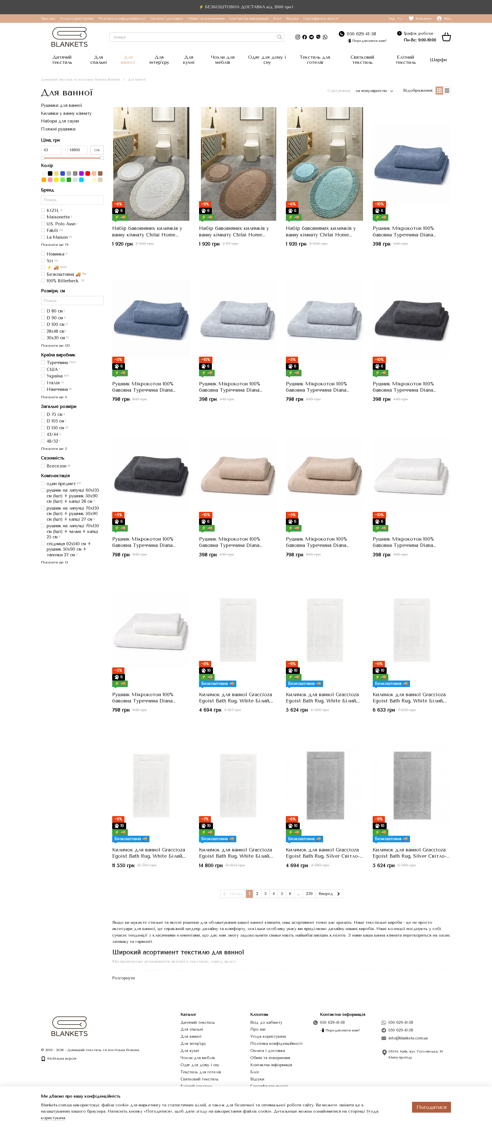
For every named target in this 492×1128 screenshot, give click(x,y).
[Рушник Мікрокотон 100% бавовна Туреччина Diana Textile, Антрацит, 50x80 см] (412, 319)
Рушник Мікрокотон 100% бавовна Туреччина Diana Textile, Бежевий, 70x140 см (318, 545)
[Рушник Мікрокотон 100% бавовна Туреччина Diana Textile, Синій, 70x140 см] (151, 319)
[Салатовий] (62, 180)
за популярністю (371, 90)
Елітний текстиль (405, 59)
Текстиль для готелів (315, 59)
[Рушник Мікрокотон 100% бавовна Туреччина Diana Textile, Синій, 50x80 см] (412, 164)
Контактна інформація (249, 19)
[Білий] (44, 173)
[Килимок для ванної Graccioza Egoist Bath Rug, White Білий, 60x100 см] (412, 630)
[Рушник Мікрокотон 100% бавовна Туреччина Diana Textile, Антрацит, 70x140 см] (151, 475)
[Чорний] (50, 173)
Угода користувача (76, 19)
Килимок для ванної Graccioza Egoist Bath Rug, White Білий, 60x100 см (409, 701)
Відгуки (292, 19)
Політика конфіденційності (121, 19)
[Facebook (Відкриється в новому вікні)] (304, 37)
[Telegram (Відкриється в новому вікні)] (311, 37)
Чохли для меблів (223, 59)
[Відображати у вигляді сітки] (439, 90)
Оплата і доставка (166, 19)
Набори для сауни (60, 121)
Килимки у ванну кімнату (66, 113)
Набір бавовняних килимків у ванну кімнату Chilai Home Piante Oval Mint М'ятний (321, 234)
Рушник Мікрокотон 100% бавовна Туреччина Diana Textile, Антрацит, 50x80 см (405, 390)
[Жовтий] (56, 180)
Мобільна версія (61, 1058)
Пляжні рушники (58, 128)
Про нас (48, 19)
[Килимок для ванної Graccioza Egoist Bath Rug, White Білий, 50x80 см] (238, 630)
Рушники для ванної (61, 105)
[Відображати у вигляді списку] (447, 90)
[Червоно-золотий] (94, 173)
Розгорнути (123, 978)
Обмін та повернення (206, 19)
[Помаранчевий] (44, 180)
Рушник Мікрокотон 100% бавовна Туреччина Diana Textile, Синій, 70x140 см (142, 390)
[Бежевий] (100, 180)
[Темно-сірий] (75, 173)
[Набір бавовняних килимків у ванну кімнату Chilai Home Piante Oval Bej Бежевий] (238, 164)
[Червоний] (88, 173)
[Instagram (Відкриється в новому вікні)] (298, 37)
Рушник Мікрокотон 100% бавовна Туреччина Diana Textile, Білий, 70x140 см (142, 701)
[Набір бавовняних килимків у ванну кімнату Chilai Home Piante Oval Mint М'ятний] (325, 164)
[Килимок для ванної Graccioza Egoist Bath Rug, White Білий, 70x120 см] (151, 785)
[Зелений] (69, 180)
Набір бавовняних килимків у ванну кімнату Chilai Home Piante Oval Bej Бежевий (234, 234)
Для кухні (188, 59)
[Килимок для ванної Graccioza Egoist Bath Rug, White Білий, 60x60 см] (325, 630)
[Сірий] (69, 173)
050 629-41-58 (361, 33)
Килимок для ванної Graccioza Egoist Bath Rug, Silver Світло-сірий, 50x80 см (323, 856)
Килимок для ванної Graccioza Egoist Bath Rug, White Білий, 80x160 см (235, 856)
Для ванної (128, 59)
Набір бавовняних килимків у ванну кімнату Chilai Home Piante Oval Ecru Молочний (147, 234)
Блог (277, 19)
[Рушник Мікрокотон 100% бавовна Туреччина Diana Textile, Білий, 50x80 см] (412, 475)
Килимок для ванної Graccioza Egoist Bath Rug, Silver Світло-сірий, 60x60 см (409, 856)
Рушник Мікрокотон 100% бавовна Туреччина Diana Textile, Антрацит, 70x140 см (145, 545)
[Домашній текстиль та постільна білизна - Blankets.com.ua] (69, 1026)
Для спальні (98, 59)
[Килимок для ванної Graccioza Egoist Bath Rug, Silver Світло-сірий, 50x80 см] (325, 785)
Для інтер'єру (159, 59)
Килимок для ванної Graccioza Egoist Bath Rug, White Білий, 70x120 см (148, 856)
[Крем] (94, 180)
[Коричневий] (100, 173)
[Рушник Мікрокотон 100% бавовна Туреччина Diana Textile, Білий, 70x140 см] (151, 630)
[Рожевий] (50, 180)
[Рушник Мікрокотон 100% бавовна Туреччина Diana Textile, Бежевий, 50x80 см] (238, 475)
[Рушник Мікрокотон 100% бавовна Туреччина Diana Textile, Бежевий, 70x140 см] (325, 475)
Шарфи (438, 59)
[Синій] (62, 173)
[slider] (42, 158)
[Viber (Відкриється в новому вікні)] (318, 37)
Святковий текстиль (362, 59)
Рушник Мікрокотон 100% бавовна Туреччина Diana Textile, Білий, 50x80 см (403, 545)
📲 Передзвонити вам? (367, 41)
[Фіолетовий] (81, 173)
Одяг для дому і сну (267, 59)
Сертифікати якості (320, 19)
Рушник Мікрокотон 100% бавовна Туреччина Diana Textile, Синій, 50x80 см (403, 234)
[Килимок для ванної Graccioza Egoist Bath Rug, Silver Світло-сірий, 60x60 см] (412, 785)
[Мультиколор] (88, 180)
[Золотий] (56, 173)
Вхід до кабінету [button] (266, 1022)
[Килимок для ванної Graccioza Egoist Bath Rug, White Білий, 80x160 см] (238, 785)
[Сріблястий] (75, 180)
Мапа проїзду (400, 1057)
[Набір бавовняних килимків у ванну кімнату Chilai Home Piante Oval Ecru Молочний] (151, 164)
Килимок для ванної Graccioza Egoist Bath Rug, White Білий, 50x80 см (235, 701)
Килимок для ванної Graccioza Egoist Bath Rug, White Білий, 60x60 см (322, 701)
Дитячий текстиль (62, 59)
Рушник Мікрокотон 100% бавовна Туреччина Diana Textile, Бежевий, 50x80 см (231, 545)
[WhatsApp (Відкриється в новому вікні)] (325, 37)
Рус (400, 18)
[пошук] (279, 37)
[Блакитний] (81, 180)
